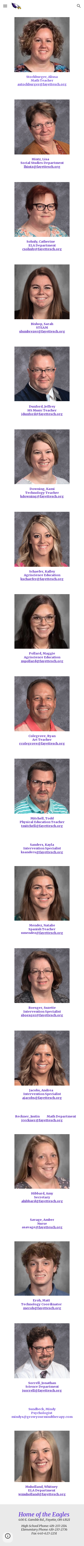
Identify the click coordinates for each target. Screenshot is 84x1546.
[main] (42, 80)
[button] (5, 6)
